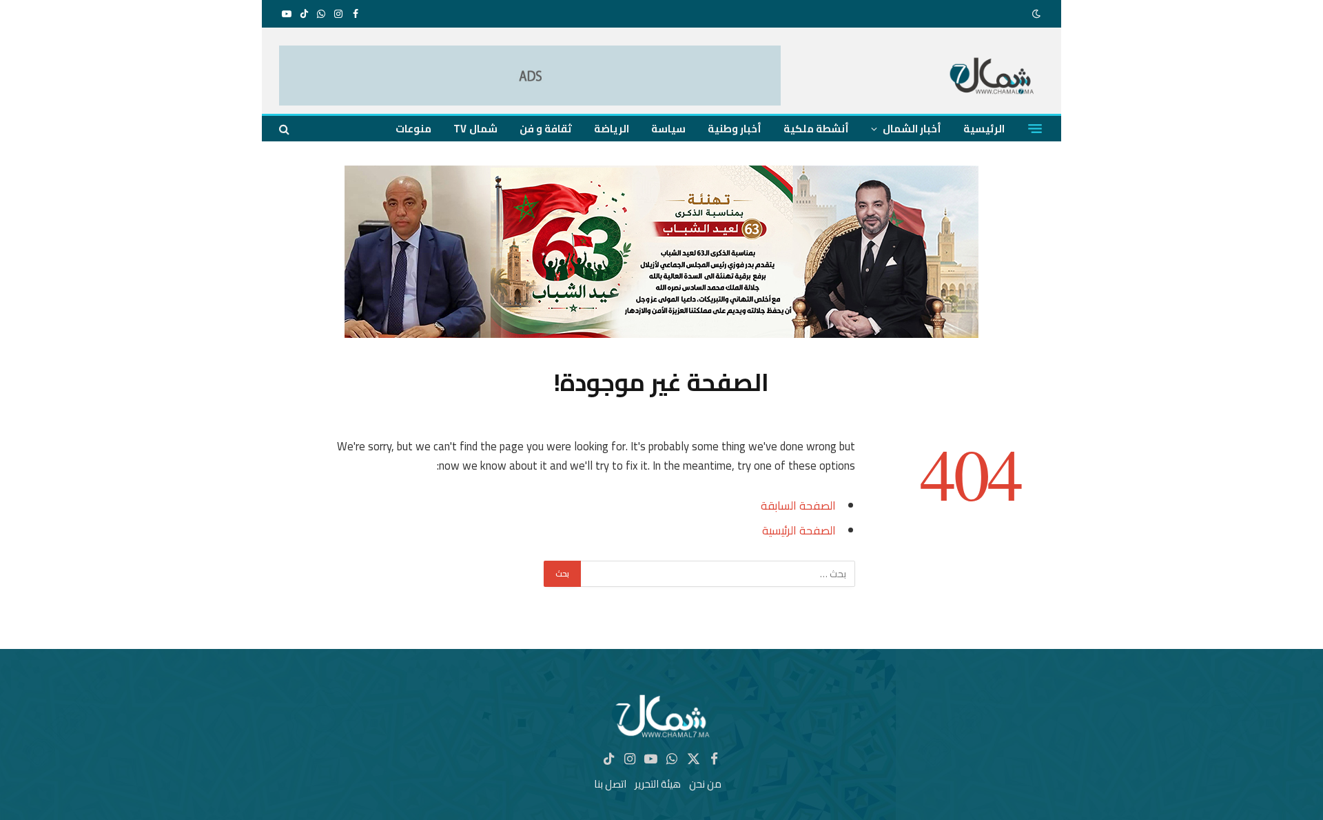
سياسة (668, 129)
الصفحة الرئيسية (799, 530)
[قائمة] (1035, 129)
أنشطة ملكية (816, 129)
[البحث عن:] (717, 574)
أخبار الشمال (912, 129)
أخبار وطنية (734, 129)
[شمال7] (992, 77)
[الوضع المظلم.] (1038, 14)
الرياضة (611, 129)
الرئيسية (984, 129)
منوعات (413, 129)
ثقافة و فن (546, 129)
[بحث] (285, 128)
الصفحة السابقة (798, 505)
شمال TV (475, 129)
